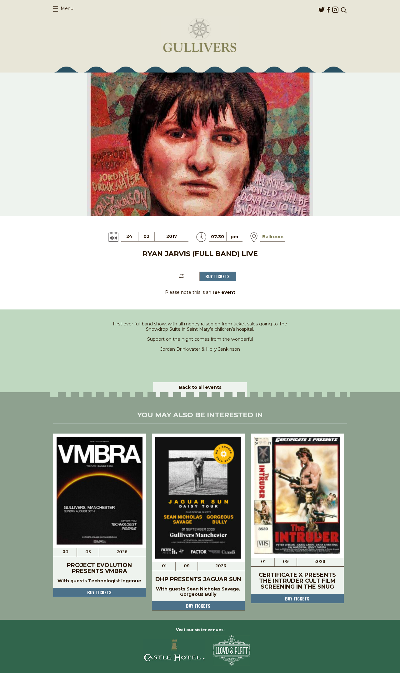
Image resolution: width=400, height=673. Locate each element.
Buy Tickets (217, 276)
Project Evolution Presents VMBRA (99, 568)
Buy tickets (99, 592)
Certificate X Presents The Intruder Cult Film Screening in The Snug (297, 580)
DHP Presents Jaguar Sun (198, 579)
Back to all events (200, 387)
